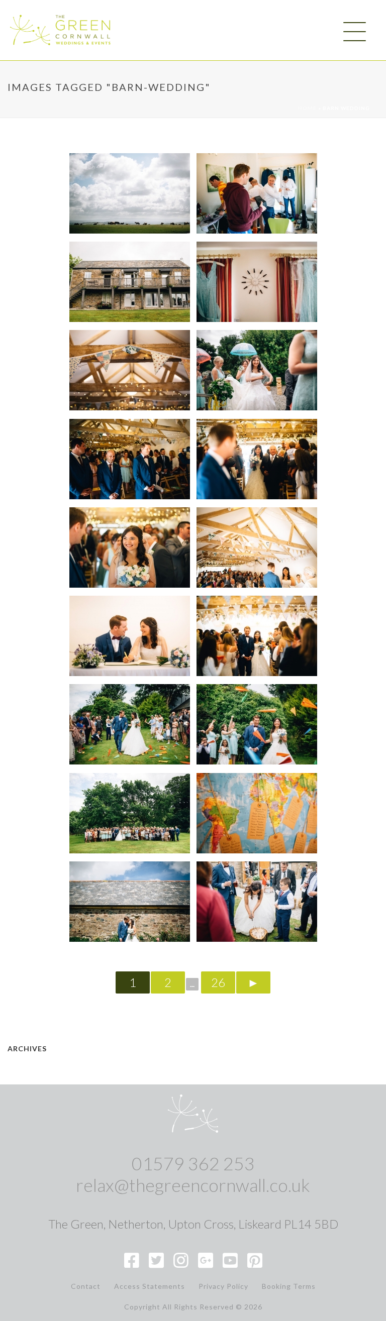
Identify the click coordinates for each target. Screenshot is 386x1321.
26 (218, 982)
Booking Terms (289, 1286)
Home (307, 108)
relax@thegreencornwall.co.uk (193, 1185)
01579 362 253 (193, 1163)
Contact (86, 1286)
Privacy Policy (223, 1286)
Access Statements (149, 1286)
